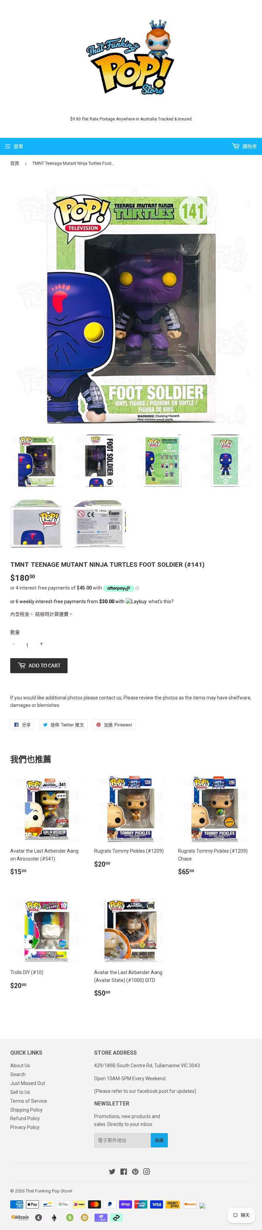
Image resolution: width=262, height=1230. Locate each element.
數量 (15, 632)
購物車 (249, 146)
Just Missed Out (27, 1083)
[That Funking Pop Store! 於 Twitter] (112, 1172)
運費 (64, 614)
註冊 (159, 1140)
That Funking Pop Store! (49, 1190)
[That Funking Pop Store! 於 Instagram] (146, 1172)
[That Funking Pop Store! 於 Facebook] (123, 1172)
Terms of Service (28, 1101)
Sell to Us (20, 1092)
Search (18, 1074)
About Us (20, 1065)
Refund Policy (25, 1118)
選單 (18, 146)
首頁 (14, 163)
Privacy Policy (25, 1127)
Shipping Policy (26, 1110)
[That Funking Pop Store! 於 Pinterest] (135, 1172)
